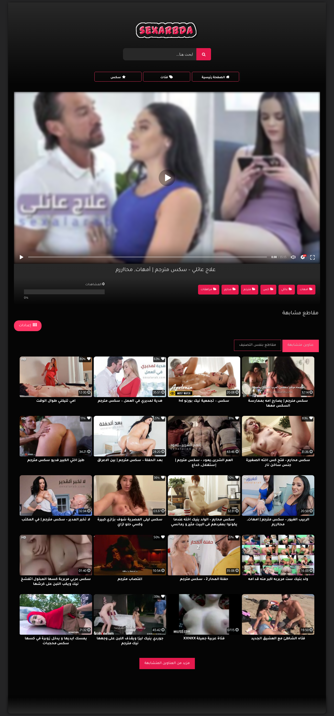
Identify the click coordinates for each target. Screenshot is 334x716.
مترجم (247, 289)
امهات (304, 289)
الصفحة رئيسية (213, 77)
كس (266, 289)
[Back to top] (318, 701)
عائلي (284, 289)
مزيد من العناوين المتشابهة (167, 663)
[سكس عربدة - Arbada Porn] (167, 31)
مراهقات (206, 289)
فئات (164, 77)
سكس (116, 77)
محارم (228, 289)
